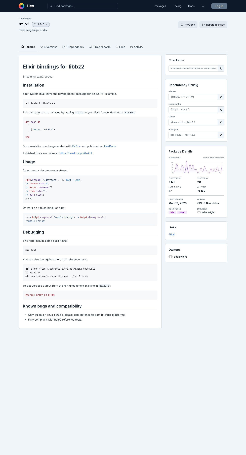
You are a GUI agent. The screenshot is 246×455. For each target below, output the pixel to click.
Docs (191, 6)
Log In (219, 6)
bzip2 (24, 24)
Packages (160, 6)
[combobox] (83, 6)
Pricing (177, 6)
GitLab (172, 234)
